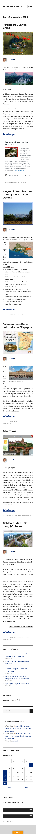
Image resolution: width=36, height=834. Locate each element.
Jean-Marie (17, 515)
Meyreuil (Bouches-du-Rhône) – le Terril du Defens (17, 194)
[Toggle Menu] (31, 810)
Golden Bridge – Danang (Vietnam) (15, 525)
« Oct (9, 787)
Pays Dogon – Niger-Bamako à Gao (17, 683)
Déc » (27, 787)
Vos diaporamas (18, 637)
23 (5, 780)
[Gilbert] (6, 60)
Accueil (15, 741)
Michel (16, 421)
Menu (30, 6)
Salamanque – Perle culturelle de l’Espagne (17, 326)
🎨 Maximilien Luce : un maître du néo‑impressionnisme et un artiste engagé (18, 728)
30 (5, 783)
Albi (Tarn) (9, 431)
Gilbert (11, 59)
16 (5, 776)
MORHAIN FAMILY (12, 6)
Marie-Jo (16, 315)
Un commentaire (27, 515)
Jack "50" (16, 182)
